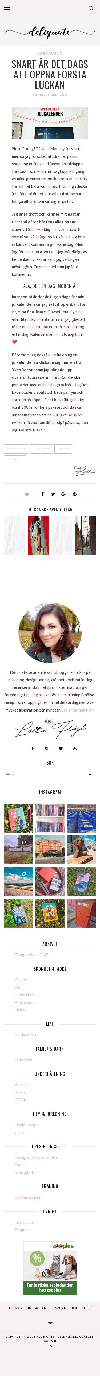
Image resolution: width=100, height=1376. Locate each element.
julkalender (41, 449)
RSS (50, 1323)
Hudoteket (24, 994)
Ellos (19, 987)
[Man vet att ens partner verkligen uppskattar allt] (49, 881)
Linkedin (59, 1308)
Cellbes (21, 979)
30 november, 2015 (50, 95)
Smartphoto (25, 1172)
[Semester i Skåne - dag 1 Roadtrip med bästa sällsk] (18, 881)
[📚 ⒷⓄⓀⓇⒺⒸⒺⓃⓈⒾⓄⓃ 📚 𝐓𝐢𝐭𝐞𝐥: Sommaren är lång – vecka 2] (81, 881)
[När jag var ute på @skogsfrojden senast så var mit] (81, 913)
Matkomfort (26, 1034)
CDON (21, 1099)
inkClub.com (25, 1222)
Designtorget (27, 1124)
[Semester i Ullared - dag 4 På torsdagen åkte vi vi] (18, 849)
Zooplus (22, 1229)
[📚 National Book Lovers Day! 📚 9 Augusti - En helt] (49, 818)
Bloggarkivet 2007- (32, 954)
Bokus (20, 1092)
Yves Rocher (15, 459)
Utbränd (63, 449)
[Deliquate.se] (50, 31)
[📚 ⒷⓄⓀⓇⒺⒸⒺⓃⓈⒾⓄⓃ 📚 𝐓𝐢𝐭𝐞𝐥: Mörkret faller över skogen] (18, 913)
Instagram (37, 1308)
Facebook (14, 1308)
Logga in (50, 1341)
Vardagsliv (50, 53)
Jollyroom (23, 1059)
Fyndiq (21, 1164)
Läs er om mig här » (78, 710)
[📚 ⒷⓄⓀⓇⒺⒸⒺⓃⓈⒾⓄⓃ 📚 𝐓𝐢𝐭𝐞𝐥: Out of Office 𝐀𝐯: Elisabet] (18, 818)
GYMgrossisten (29, 1197)
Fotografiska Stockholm (36, 1157)
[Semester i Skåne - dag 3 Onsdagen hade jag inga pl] (49, 849)
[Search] (90, 774)
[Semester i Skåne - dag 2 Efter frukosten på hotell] (81, 849)
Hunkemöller (26, 1002)
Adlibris (21, 1084)
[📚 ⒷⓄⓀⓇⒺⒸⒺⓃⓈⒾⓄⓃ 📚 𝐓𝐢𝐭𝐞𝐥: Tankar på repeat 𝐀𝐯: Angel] (49, 913)
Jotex (20, 1132)
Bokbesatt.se (82, 1308)
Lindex (20, 1009)
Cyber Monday (16, 449)
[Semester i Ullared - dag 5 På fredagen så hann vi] (81, 818)
